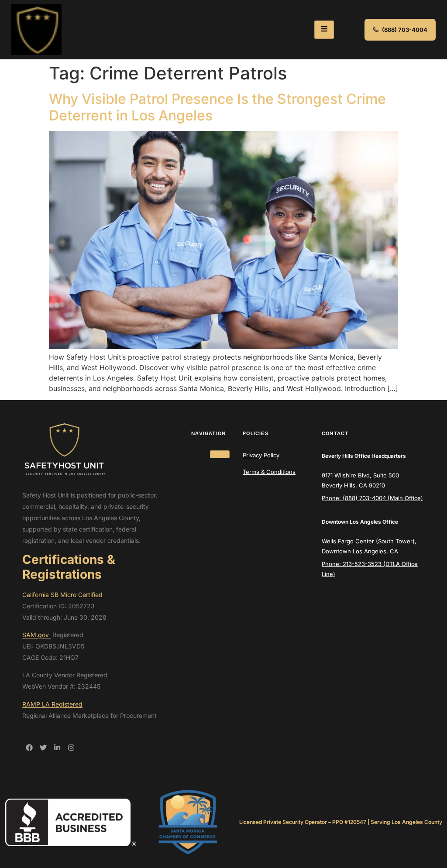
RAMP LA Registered (52, 704)
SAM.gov (36, 634)
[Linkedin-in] (57, 748)
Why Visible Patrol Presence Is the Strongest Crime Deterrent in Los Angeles (217, 107)
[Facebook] (29, 748)
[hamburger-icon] (324, 30)
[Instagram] (71, 748)
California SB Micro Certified (62, 594)
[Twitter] (43, 748)
